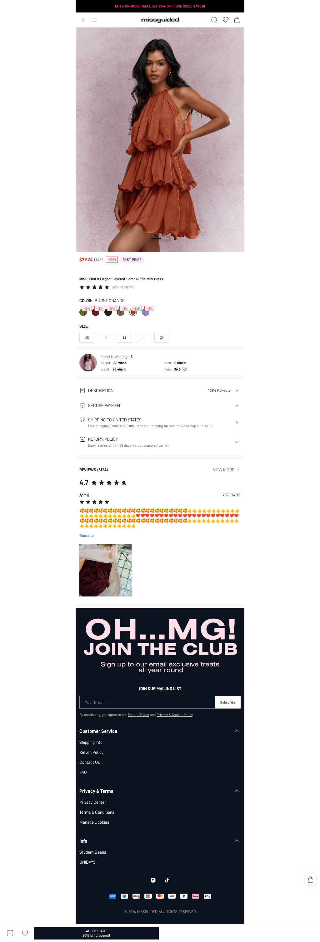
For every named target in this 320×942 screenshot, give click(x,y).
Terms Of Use (138, 715)
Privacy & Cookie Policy (174, 715)
